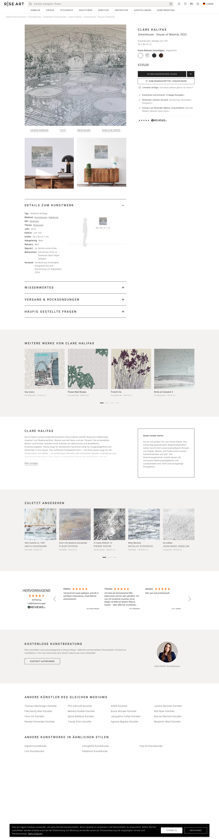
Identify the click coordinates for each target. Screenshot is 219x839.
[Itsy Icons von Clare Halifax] (45, 369)
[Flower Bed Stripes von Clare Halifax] (88, 369)
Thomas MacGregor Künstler (41, 706)
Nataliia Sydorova (140, 546)
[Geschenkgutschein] (191, 3)
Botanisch (38, 225)
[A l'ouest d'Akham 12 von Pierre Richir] (109, 524)
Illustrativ (34, 221)
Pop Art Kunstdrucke (151, 746)
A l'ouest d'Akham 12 (103, 543)
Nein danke (196, 830)
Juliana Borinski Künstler (168, 706)
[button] (55, 598)
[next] (191, 369)
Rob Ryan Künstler (164, 711)
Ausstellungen (142, 10)
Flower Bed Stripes (77, 392)
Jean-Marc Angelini (176, 546)
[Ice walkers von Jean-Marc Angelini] (178, 524)
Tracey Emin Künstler (79, 721)
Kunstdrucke (34, 17)
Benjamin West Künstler (167, 721)
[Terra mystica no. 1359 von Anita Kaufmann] (40, 524)
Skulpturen (85, 10)
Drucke (50, 10)
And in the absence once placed (73, 543)
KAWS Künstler (119, 706)
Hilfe (63, 130)
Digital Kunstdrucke (35, 746)
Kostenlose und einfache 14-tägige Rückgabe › (163, 95)
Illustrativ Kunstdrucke (55, 17)
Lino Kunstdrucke (34, 751)
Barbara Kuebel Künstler (81, 711)
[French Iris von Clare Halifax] (131, 369)
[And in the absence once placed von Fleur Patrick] (75, 524)
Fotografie (66, 10)
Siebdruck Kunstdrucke (95, 751)
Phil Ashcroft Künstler (80, 706)
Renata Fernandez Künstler (40, 721)
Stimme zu (171, 830)
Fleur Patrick (68, 546)
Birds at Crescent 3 (163, 392)
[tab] (75, 205)
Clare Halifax (75, 17)
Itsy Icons (29, 392)
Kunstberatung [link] (166, 10)
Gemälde (35, 10)
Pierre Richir (102, 546)
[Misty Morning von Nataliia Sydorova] (144, 524)
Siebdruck (54, 217)
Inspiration (121, 10)
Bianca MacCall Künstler (168, 716)
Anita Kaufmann (36, 546)
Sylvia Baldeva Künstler (81, 716)
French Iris (116, 392)
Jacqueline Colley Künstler (125, 716)
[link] (171, 4)
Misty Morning (134, 543)
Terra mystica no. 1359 (35, 543)
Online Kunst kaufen (16, 17)
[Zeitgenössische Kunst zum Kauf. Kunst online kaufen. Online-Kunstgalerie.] (14, 4)
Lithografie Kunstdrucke (95, 746)
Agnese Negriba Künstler (124, 721)
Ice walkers (168, 543)
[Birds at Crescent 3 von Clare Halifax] (174, 369)
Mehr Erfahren (35, 833)
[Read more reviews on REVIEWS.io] (36, 608)
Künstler (103, 10)
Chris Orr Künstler (34, 716)
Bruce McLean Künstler (124, 711)
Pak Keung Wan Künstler (38, 711)
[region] (122, 599)
